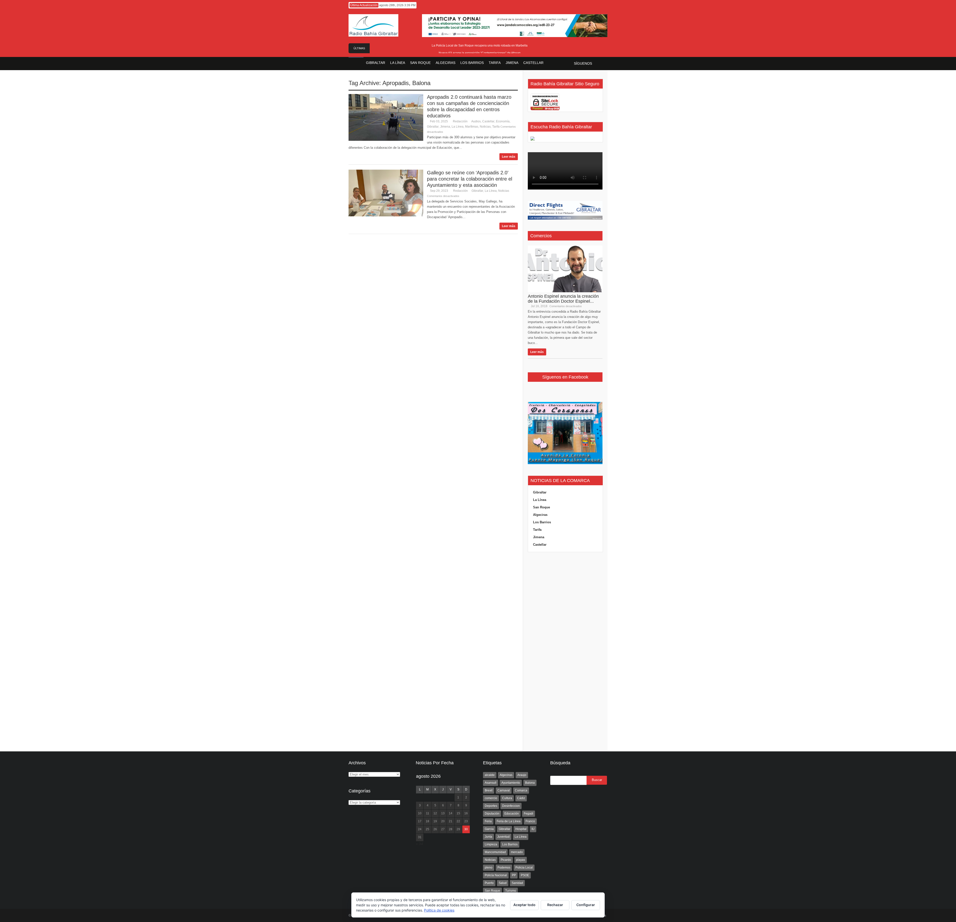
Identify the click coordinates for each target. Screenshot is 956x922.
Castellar (488, 121)
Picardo (506, 860)
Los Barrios (542, 522)
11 (427, 813)
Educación (511, 813)
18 (427, 821)
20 (443, 821)
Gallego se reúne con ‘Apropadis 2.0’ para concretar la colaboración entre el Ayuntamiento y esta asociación (469, 179)
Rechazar (555, 905)
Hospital (521, 829)
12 (435, 813)
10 (419, 813)
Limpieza (491, 844)
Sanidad (517, 883)
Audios (476, 121)
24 (419, 829)
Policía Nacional (496, 875)
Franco (530, 821)
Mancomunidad (495, 852)
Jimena (445, 126)
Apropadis (395, 83)
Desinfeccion (511, 806)
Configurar (585, 905)
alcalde (490, 775)
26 (435, 829)
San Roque (541, 507)
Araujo (521, 775)
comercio (491, 798)
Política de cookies (439, 910)
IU (533, 829)
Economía (503, 121)
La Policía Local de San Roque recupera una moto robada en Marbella (480, 45)
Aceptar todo (524, 905)
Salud (503, 883)
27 (443, 829)
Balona (421, 83)
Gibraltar (433, 126)
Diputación (492, 813)
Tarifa (496, 126)
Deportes (491, 806)
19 (435, 821)
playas (520, 860)
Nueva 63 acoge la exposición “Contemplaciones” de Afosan (480, 53)
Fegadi (528, 813)
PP (514, 875)
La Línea (458, 126)
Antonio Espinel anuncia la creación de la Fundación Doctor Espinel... (563, 299)
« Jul (419, 844)
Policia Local (524, 867)
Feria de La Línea (509, 821)
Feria (488, 821)
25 (427, 829)
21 (450, 821)
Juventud (503, 836)
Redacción (460, 121)
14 (450, 813)
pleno (488, 867)
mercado (517, 852)
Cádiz (521, 798)
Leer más (508, 156)
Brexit (488, 790)
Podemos (503, 867)
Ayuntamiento (510, 782)
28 (450, 829)
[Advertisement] (565, 652)
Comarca (521, 790)
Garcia (489, 829)
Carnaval (503, 790)
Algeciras (540, 515)
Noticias (485, 126)
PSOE (525, 875)
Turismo (510, 890)
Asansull (490, 782)
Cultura (507, 798)
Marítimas (471, 126)
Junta (488, 836)
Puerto (489, 883)
